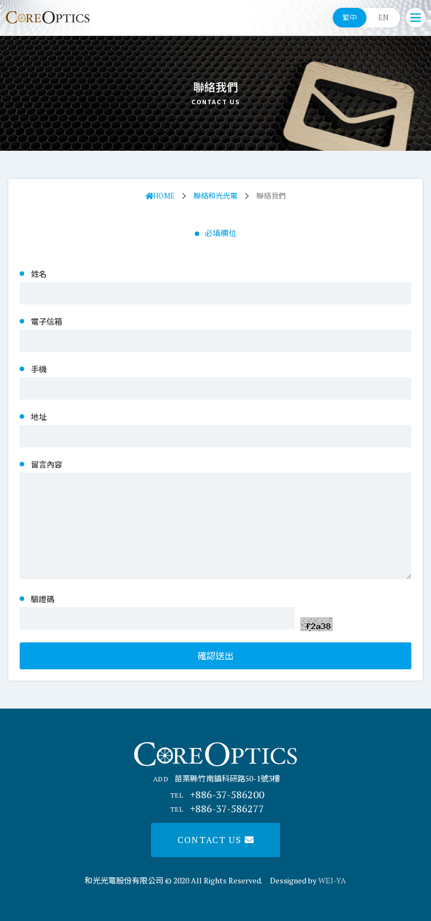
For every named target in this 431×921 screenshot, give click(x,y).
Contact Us (211, 840)
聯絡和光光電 (215, 196)
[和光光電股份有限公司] (48, 17)
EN (383, 17)
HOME (164, 196)
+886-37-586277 (217, 808)
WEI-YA (332, 880)
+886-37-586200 (217, 794)
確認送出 (215, 656)
